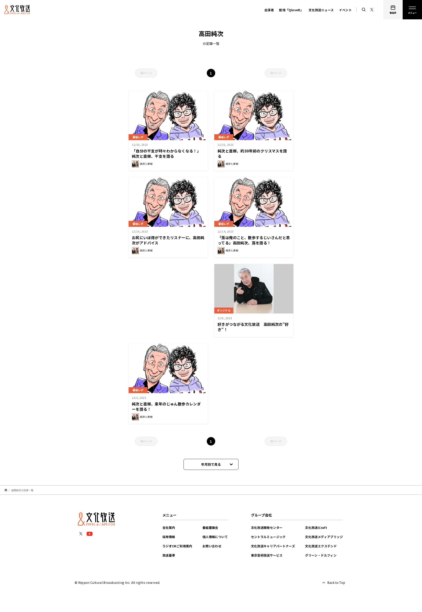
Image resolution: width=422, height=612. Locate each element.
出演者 (269, 10)
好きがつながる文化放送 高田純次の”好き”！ (253, 326)
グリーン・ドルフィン (321, 555)
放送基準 (168, 555)
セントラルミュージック (268, 537)
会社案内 (168, 527)
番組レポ (138, 137)
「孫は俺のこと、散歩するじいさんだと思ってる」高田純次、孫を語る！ (254, 240)
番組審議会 (210, 527)
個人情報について (215, 537)
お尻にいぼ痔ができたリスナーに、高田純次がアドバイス (168, 240)
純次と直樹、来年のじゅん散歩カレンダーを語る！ (166, 406)
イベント (345, 10)
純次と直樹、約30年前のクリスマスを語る (252, 153)
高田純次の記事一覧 (22, 490)
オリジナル (224, 310)
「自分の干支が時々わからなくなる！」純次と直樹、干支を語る (166, 153)
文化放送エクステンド (321, 546)
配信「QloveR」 (291, 10)
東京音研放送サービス (267, 555)
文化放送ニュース (321, 10)
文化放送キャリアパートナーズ (273, 546)
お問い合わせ (211, 546)
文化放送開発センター (267, 527)
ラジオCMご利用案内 (177, 546)
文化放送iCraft (316, 527)
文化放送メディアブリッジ (324, 537)
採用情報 (168, 537)
